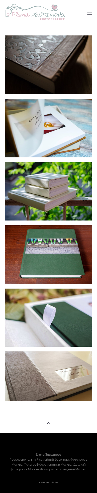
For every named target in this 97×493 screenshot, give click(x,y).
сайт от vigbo (48, 482)
